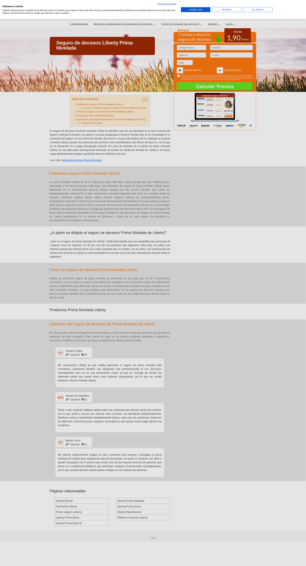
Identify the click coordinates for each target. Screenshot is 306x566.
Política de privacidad (166, 4)
